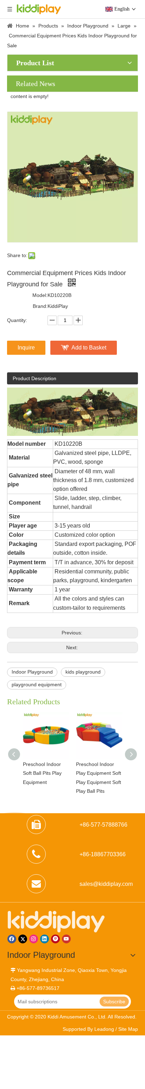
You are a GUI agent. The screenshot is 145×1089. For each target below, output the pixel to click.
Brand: (40, 306)
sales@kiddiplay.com (106, 884)
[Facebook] (11, 939)
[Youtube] (66, 939)
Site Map (128, 1029)
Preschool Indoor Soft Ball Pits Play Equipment (28, 773)
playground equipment (37, 684)
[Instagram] (33, 939)
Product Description (34, 378)
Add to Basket (88, 348)
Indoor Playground (32, 672)
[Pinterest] (55, 939)
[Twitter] (22, 939)
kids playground (83, 672)
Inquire (26, 348)
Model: (40, 295)
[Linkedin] (44, 939)
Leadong (104, 1029)
